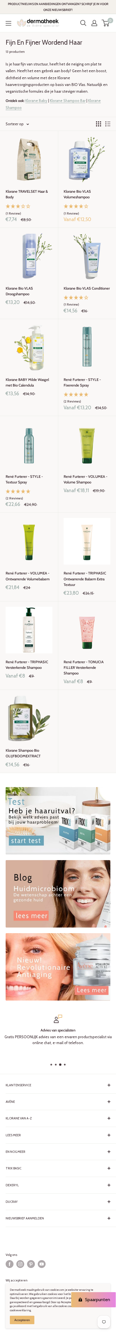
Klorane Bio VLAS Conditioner (87, 288)
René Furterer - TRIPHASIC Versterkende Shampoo (27, 665)
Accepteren (22, 1320)
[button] (29, 210)
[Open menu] (8, 23)
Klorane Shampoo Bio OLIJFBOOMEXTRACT (23, 753)
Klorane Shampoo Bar (68, 100)
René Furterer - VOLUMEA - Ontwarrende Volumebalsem (28, 576)
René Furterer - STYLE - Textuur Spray (24, 479)
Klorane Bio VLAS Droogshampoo (19, 291)
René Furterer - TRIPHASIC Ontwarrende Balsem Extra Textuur (85, 579)
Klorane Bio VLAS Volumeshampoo (77, 194)
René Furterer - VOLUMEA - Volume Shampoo (85, 479)
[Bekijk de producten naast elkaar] (98, 123)
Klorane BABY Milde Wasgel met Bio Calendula (27, 382)
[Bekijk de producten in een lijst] (107, 123)
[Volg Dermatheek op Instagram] (20, 1264)
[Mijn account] (94, 23)
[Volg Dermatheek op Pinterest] (31, 1264)
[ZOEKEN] (83, 23)
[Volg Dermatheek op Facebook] (10, 1264)
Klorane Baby (36, 100)
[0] (105, 23)
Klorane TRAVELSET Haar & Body (27, 194)
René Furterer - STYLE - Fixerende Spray (82, 382)
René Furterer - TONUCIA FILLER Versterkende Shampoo (84, 667)
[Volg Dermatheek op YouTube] (42, 1264)
